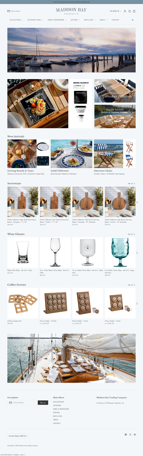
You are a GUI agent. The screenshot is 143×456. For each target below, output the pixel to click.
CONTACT (57, 423)
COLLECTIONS (58, 402)
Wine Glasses (15, 234)
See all (130, 183)
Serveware (14, 183)
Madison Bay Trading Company (28, 446)
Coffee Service (16, 284)
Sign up (43, 402)
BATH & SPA (57, 416)
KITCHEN (56, 412)
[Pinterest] (134, 434)
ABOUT (55, 420)
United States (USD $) (17, 436)
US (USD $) (114, 11)
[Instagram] (130, 434)
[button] (5, 202)
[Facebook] (126, 434)
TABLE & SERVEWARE (61, 409)
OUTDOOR (57, 405)
